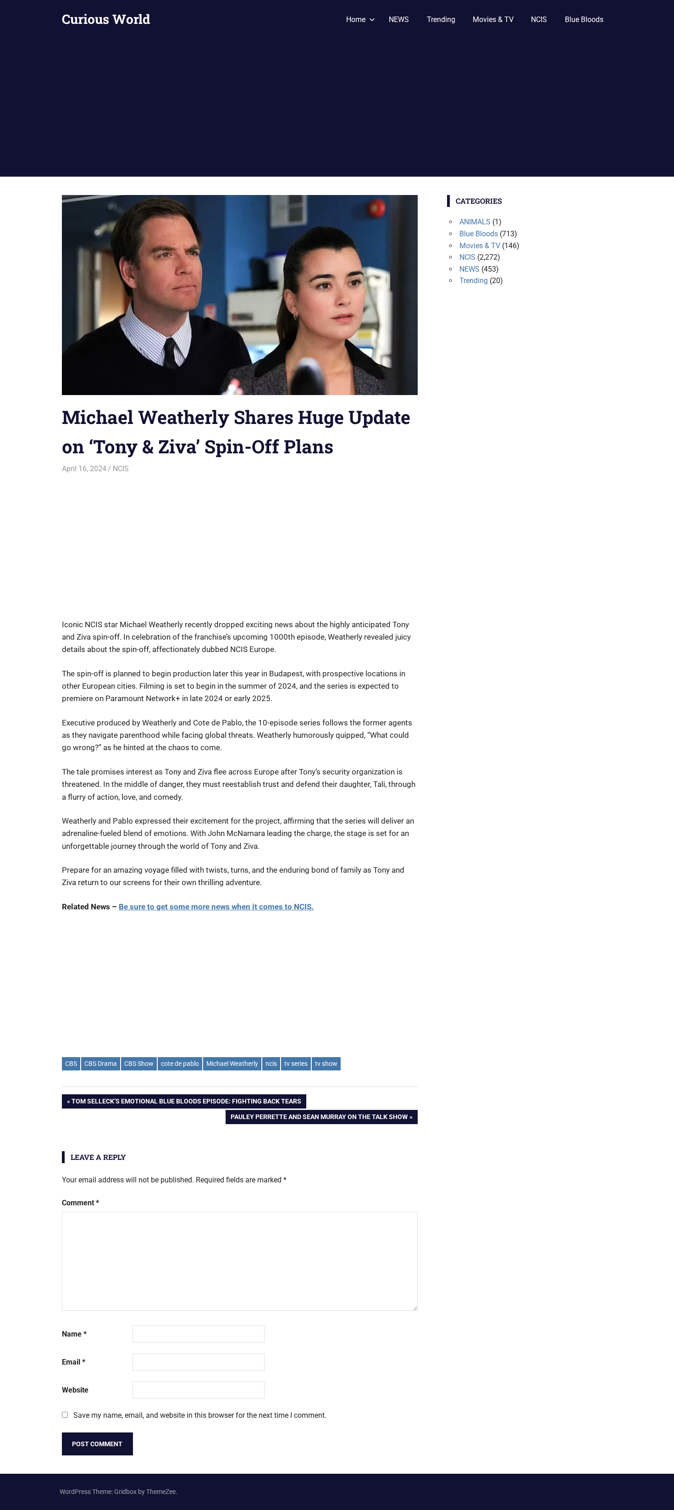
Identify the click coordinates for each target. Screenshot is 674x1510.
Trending (441, 19)
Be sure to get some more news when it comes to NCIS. (216, 906)
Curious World (106, 19)
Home (355, 19)
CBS (71, 1063)
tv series (296, 1063)
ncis (271, 1063)
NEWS (399, 19)
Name (74, 1334)
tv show (326, 1063)
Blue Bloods (584, 19)
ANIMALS (475, 221)
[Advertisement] (337, 108)
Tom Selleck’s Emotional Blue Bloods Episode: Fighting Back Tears (186, 1103)
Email (73, 1362)
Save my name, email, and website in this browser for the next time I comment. (199, 1415)
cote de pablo (180, 1063)
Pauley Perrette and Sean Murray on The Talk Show (319, 1118)
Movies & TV (493, 19)
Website (75, 1390)
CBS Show (139, 1063)
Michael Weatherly (232, 1063)
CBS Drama (100, 1063)
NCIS (539, 19)
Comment (80, 1202)
